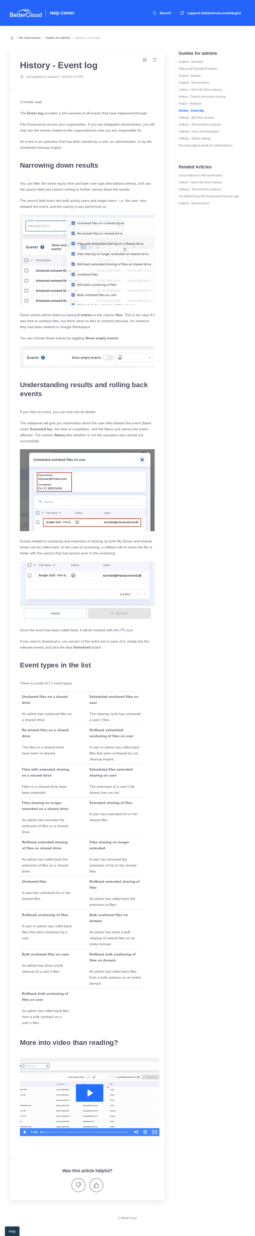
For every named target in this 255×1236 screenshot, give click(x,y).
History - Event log (87, 38)
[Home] (26, 13)
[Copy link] (155, 60)
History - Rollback (190, 103)
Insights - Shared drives (194, 82)
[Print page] (145, 60)
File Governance (30, 38)
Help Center (62, 12)
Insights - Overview (191, 62)
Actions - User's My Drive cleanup (200, 89)
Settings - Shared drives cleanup (200, 124)
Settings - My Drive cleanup (196, 117)
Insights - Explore (190, 75)
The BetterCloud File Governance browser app (209, 196)
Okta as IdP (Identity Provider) (198, 69)
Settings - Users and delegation (199, 131)
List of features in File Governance (201, 175)
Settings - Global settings (195, 138)
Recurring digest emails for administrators (205, 145)
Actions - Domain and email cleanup (202, 96)
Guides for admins (58, 38)
